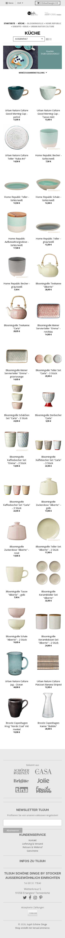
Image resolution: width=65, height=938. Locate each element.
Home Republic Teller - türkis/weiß (16, 198)
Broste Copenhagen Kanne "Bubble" (48, 724)
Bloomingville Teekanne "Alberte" (48, 285)
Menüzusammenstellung (32, 73)
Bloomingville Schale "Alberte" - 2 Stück (16, 638)
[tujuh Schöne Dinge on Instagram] (35, 897)
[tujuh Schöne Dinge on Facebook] (30, 897)
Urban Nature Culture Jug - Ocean (16, 683)
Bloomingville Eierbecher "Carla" (48, 416)
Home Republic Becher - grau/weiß (16, 285)
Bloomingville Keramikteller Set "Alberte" (48, 595)
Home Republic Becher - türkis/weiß (48, 157)
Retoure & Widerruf (32, 847)
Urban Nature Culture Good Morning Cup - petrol (16, 113)
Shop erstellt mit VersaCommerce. (32, 927)
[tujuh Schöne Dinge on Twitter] (25, 897)
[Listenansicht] (50, 39)
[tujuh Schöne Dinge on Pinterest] (40, 897)
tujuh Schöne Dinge (37, 924)
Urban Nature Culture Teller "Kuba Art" (16, 157)
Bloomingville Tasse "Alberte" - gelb (16, 593)
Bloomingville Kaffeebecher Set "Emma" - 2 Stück (16, 460)
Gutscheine (32, 850)
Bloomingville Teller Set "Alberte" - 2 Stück (48, 548)
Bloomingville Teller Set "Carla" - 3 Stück (48, 372)
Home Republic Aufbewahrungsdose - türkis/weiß (17, 242)
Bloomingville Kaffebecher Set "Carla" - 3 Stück (48, 460)
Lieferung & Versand (32, 843)
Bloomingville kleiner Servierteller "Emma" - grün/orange (17, 373)
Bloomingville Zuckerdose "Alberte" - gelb (48, 505)
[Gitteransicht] (47, 39)
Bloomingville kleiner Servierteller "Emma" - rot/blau (48, 328)
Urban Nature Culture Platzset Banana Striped (48, 683)
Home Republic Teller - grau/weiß (48, 240)
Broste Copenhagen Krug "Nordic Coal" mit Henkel (17, 726)
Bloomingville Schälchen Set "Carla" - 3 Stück (16, 416)
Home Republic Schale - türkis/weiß (48, 198)
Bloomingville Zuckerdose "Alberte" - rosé (16, 550)
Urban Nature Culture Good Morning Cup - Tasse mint (48, 113)
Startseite (9, 23)
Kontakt (33, 840)
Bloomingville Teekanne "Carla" (17, 327)
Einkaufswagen (49, 3)
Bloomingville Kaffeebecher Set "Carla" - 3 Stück (16, 505)
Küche (21, 23)
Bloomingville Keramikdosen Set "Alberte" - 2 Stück (48, 639)
